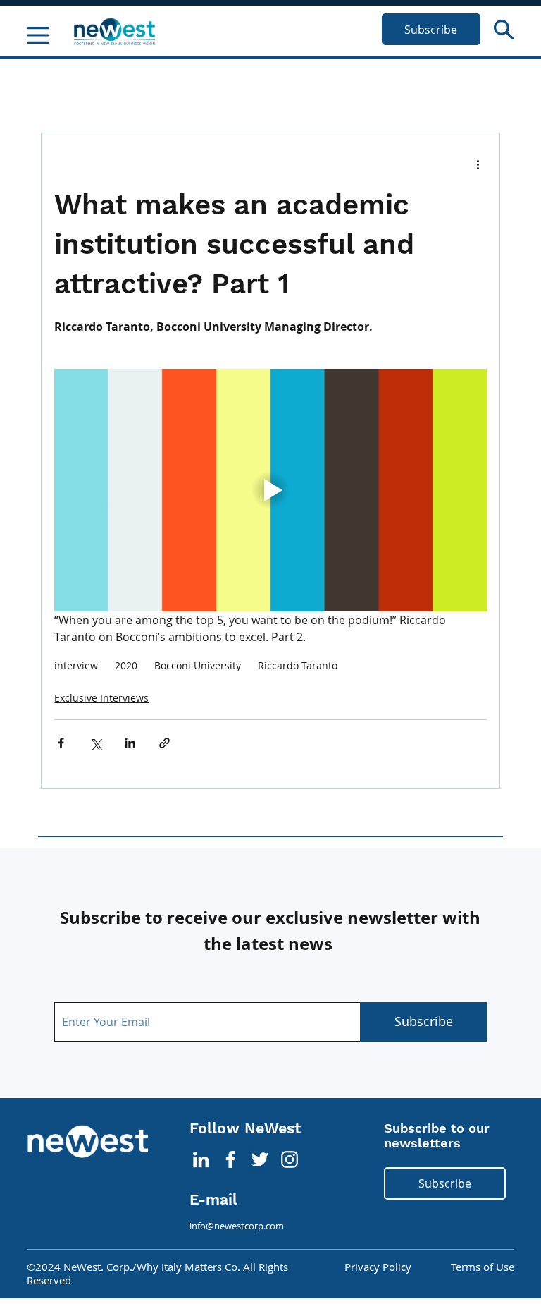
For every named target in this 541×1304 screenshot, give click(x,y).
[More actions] (478, 164)
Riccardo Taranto (297, 665)
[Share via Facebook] (61, 743)
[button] (504, 29)
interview (76, 665)
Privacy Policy (377, 1267)
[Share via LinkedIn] (130, 743)
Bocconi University (197, 665)
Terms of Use (482, 1267)
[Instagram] (289, 1159)
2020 (126, 665)
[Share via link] (164, 743)
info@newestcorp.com (236, 1225)
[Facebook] (230, 1159)
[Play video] (270, 490)
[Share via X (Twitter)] (95, 743)
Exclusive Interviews (101, 698)
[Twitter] (260, 1159)
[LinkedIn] (200, 1159)
